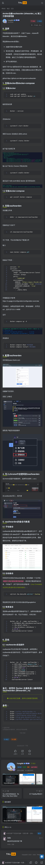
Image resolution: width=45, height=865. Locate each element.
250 (20, 767)
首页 (4, 8)
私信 (40, 21)
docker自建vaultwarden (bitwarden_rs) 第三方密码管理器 (22, 14)
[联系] (42, 856)
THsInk (39, 854)
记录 (15, 739)
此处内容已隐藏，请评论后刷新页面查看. (23, 698)
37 (25, 767)
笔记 (8, 8)
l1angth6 (10, 20)
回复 (13, 844)
